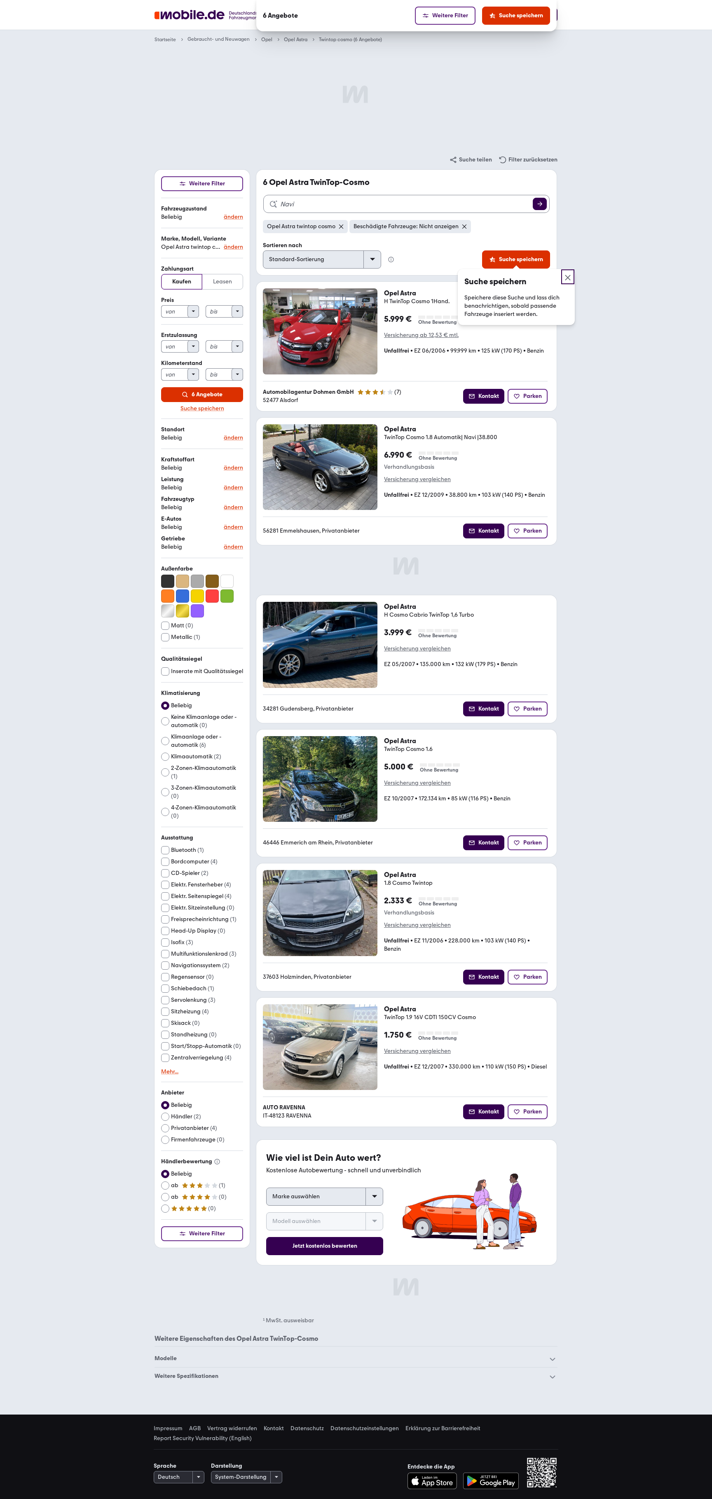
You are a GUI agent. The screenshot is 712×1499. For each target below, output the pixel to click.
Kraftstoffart (177, 459)
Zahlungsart (177, 268)
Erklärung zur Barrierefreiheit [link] (442, 1428)
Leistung (172, 479)
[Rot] (212, 596)
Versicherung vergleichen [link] (417, 479)
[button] (202, 213)
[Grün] (227, 596)
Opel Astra (295, 39)
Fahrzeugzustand (184, 208)
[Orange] (167, 596)
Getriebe (173, 538)
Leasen (222, 281)
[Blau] (182, 596)
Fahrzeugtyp (177, 499)
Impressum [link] (168, 1428)
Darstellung (226, 1465)
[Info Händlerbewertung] (217, 1162)
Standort (173, 429)
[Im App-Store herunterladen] (434, 1481)
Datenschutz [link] (307, 1428)
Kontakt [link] (274, 1428)
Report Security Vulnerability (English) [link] (203, 1438)
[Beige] (182, 581)
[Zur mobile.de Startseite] (221, 15)
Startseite (165, 39)
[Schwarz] (167, 581)
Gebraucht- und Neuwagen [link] (218, 39)
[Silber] (167, 610)
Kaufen (181, 281)
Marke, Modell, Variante (193, 238)
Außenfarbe (177, 568)
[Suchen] (540, 204)
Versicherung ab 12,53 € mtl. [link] (421, 335)
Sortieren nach (282, 245)
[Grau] (197, 581)
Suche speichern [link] (202, 408)
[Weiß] (227, 581)
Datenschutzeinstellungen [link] (364, 1428)
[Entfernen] (341, 226)
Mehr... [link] (169, 1072)
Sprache (165, 1465)
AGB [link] (195, 1428)
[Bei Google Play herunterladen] (491, 1481)
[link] (470, 160)
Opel (266, 39)
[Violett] (197, 610)
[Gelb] (197, 596)
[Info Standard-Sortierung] (391, 259)
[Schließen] (567, 276)
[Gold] (182, 610)
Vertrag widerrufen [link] (232, 1428)
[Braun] (212, 581)
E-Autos (171, 518)
